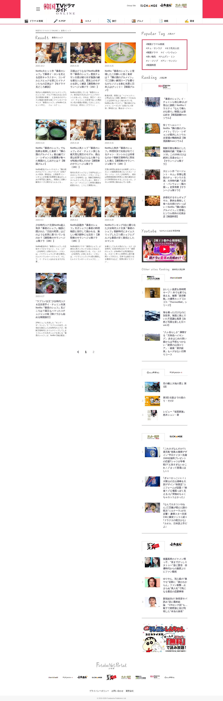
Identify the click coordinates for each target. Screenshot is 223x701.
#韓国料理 (151, 65)
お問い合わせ (117, 691)
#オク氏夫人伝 (172, 48)
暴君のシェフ (66, 31)
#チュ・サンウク (154, 48)
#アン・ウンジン (169, 61)
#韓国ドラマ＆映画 (155, 44)
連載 (163, 21)
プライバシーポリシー (99, 691)
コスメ (85, 21)
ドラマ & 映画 (33, 21)
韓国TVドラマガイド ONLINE (47, 31)
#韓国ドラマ (152, 52)
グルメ (137, 21)
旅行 (111, 21)
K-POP (60, 21)
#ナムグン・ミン (167, 56)
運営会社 (130, 691)
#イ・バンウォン (169, 52)
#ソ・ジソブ (152, 61)
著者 (189, 21)
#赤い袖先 (151, 56)
